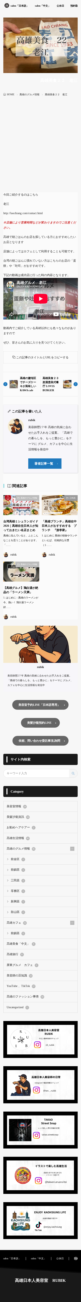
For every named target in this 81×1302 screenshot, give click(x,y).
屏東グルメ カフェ (22, 965)
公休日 (60, 5)
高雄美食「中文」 (20, 943)
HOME (10, 94)
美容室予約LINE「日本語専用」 (39, 704)
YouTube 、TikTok (21, 986)
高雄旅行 (15, 954)
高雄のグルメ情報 (29, 94)
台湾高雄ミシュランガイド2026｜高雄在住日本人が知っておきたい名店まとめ (20, 526)
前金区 (17, 859)
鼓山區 (17, 912)
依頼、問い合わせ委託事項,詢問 (39, 740)
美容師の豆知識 (19, 975)
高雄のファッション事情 (25, 996)
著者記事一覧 (43, 463)
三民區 (72, 498)
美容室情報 (16, 806)
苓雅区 (17, 890)
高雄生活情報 (18, 838)
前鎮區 (17, 869)
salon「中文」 (42, 5)
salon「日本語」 (20, 5)
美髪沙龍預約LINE (39, 722)
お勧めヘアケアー (20, 827)
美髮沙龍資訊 (18, 816)
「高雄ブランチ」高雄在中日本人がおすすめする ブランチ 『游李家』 (59, 526)
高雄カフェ (16, 922)
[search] (73, 773)
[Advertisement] (40, 139)
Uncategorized (17, 1007)
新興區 (17, 901)
